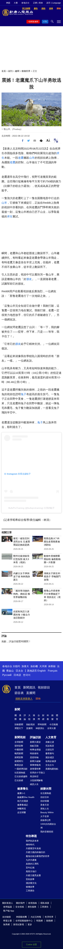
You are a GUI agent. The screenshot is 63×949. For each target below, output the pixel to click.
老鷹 (21, 157)
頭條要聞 (19, 724)
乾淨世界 (49, 917)
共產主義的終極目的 (35, 852)
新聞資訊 (29, 687)
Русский (6, 675)
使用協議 (7, 907)
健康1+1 (21, 793)
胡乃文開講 (22, 801)
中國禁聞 (19, 749)
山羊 (32, 157)
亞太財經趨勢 (21, 776)
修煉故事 (30, 887)
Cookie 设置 (31, 944)
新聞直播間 (33, 22)
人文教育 (50, 737)
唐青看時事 (35, 769)
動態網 (49, 920)
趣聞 (17, 71)
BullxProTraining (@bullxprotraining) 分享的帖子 (31, 508)
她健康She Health (25, 797)
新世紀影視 (18, 924)
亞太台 (19, 670)
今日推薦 (53, 724)
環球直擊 (19, 746)
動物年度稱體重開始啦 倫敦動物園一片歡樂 (52, 559)
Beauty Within (47, 812)
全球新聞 (19, 742)
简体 (41, 3)
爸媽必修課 (50, 761)
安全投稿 (19, 907)
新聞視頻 (20, 737)
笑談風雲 (49, 746)
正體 (35, 3)
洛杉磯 (34, 666)
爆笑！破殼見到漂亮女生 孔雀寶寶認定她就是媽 (21, 541)
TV (45, 22)
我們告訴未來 (32, 841)
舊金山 (10, 670)
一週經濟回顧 (21, 769)
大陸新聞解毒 (36, 780)
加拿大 (25, 666)
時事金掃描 (35, 749)
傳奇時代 (30, 844)
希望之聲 (7, 920)
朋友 (29, 279)
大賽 (16, 3)
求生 (10, 216)
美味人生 (44, 808)
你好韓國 (44, 801)
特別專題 (31, 836)
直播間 (30, 693)
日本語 (17, 675)
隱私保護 (45, 903)
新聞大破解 (35, 761)
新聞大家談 (35, 742)
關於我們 (20, 903)
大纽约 (16, 666)
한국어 (26, 675)
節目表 (19, 693)
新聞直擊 (19, 757)
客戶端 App (8, 911)
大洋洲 (43, 666)
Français (52, 670)
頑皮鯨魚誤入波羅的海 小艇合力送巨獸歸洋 (21, 614)
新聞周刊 (19, 761)
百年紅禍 (30, 867)
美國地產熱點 (51, 769)
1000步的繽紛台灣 (48, 826)
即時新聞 (42, 724)
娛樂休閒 (45, 788)
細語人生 (34, 784)
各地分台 (25, 3)
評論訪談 (35, 737)
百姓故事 (30, 879)
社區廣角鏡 (20, 772)
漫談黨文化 (31, 883)
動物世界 (26, 71)
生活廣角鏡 (45, 793)
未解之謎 (49, 742)
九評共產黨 (31, 860)
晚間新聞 (19, 753)
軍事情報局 (35, 765)
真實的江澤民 (32, 864)
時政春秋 (34, 753)
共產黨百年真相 (33, 848)
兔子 (23, 394)
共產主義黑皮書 (33, 875)
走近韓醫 (21, 812)
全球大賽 (51, 728)
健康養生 (22, 788)
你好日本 (44, 797)
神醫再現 (21, 808)
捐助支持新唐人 (24, 698)
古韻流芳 (49, 749)
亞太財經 (19, 780)
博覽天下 (19, 728)
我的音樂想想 (46, 831)
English (41, 670)
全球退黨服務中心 (24, 920)
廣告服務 (32, 907)
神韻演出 (40, 728)
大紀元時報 (35, 917)
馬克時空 (34, 776)
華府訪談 (19, 765)
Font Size (48, 140)
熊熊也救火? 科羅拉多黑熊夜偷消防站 (52, 541)
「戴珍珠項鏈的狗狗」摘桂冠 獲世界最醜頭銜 (21, 593)
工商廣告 (30, 890)
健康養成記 (22, 805)
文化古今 (49, 765)
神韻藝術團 (21, 917)
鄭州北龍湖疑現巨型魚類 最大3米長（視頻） (21, 559)
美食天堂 (44, 805)
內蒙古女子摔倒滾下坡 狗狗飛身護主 (21, 576)
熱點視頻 (30, 724)
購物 (38, 698)
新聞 (17, 709)
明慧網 (39, 920)
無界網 (6, 924)
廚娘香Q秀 (45, 820)
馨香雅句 (49, 753)
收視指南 (32, 903)
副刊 (10, 71)
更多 (30, 924)
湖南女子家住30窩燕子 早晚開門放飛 (52, 576)
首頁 (4, 71)
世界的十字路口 (37, 772)
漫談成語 (49, 757)
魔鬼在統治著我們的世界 (37, 856)
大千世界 (44, 816)
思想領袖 (34, 757)
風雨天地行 (31, 871)
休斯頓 (52, 666)
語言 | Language (53, 3)
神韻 (8, 3)
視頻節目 (44, 687)
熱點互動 (34, 746)
